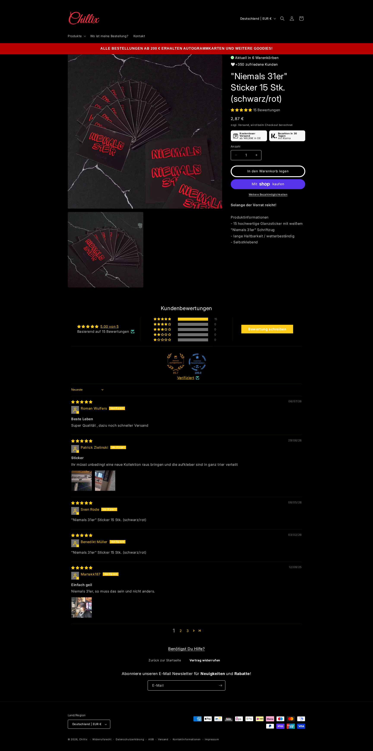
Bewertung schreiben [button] (267, 329)
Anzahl (235, 146)
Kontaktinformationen (187, 739)
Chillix (83, 739)
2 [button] (181, 631)
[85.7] (175, 362)
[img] (82, 402)
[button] (76, 36)
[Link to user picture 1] (81, 480)
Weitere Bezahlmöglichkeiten (268, 194)
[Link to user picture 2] (105, 480)
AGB (151, 739)
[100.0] (197, 362)
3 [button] (187, 631)
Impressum (212, 739)
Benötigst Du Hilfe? (186, 648)
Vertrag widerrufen (205, 660)
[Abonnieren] (220, 685)
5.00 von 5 (109, 327)
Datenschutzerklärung (130, 739)
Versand (163, 739)
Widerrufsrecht (102, 739)
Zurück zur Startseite (165, 660)
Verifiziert (185, 378)
